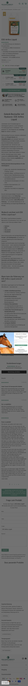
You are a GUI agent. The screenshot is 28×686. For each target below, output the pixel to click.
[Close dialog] (27, 333)
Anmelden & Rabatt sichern (21, 345)
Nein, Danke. (21, 347)
